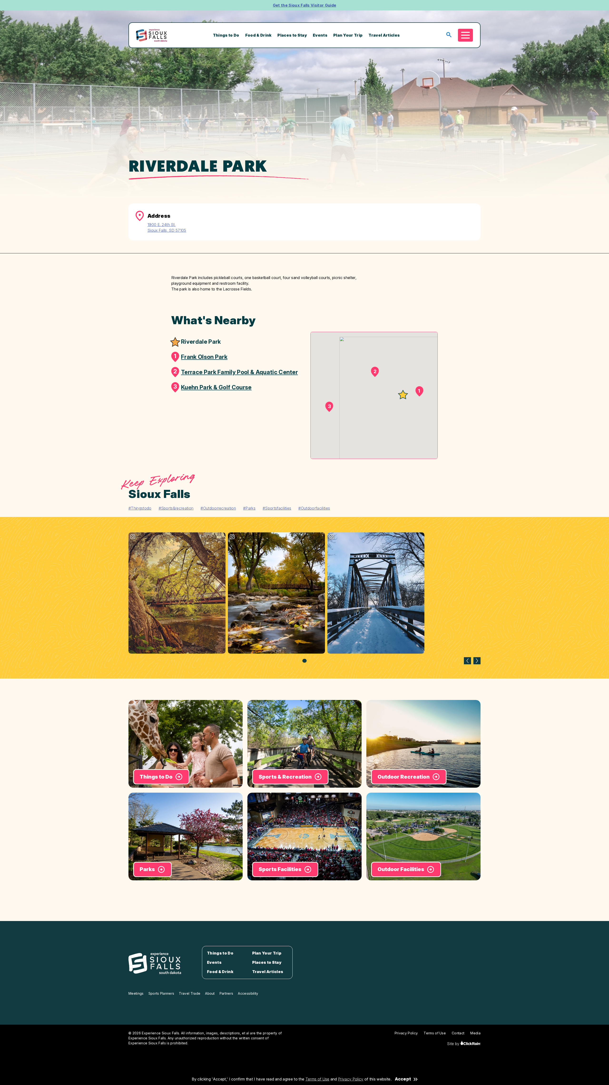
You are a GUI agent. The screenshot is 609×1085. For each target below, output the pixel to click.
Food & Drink (258, 35)
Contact (458, 1033)
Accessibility (248, 993)
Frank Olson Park (200, 356)
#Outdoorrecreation (218, 508)
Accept (403, 1079)
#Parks (249, 508)
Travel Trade (189, 993)
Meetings (136, 993)
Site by (454, 1043)
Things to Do (226, 35)
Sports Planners (161, 993)
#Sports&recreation (176, 508)
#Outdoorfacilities (314, 508)
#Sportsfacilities (277, 508)
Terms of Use (317, 1079)
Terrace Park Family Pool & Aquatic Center (235, 372)
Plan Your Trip (348, 35)
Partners (226, 993)
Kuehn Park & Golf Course (212, 387)
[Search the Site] (449, 35)
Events (320, 35)
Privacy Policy (350, 1079)
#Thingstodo (140, 508)
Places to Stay (292, 35)
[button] (403, 395)
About (210, 993)
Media (475, 1033)
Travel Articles (384, 35)
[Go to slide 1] (304, 661)
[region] (304, 597)
